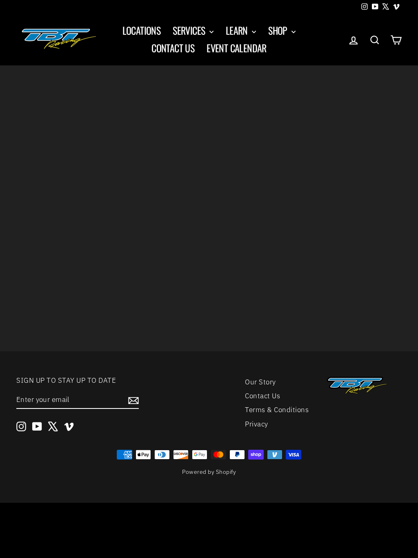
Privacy (256, 424)
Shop (278, 30)
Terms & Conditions (277, 409)
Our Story (260, 381)
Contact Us (172, 47)
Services (190, 30)
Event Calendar (237, 47)
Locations (141, 30)
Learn (238, 30)
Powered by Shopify (209, 471)
